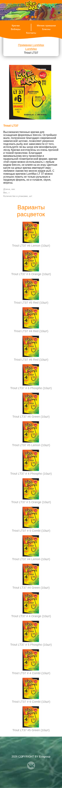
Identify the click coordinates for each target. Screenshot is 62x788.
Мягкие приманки (46, 25)
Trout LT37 (31, 52)
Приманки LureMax (31, 45)
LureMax (31, 49)
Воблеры (16, 29)
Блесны (46, 29)
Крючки (16, 25)
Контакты (31, 32)
